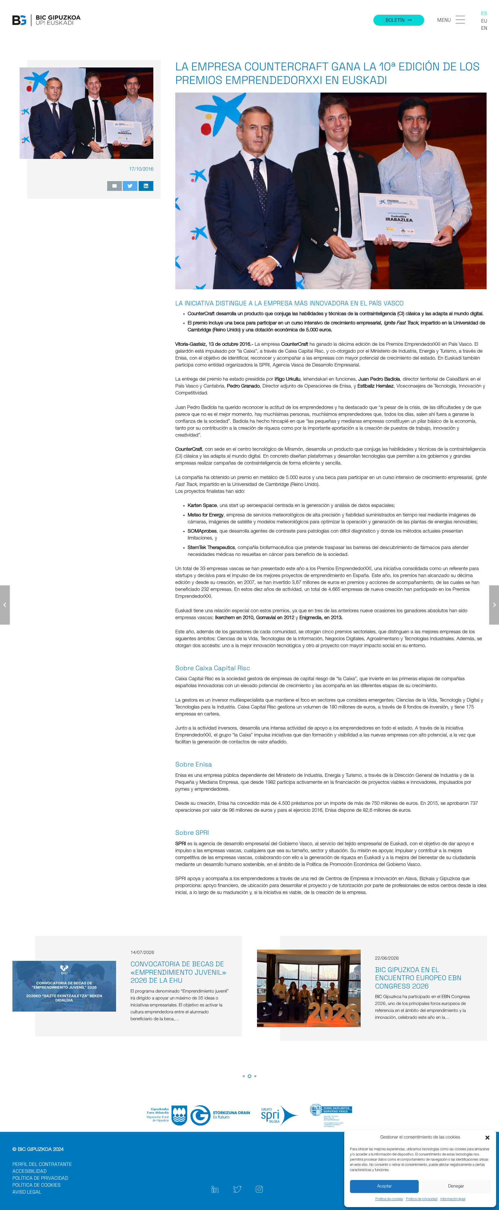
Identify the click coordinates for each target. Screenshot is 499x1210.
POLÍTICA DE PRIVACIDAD (40, 1178)
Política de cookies (389, 1199)
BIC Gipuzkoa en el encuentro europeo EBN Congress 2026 (174, 978)
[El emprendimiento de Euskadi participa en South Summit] (308, 957)
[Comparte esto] (146, 186)
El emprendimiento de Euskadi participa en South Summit (423, 972)
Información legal (452, 1199)
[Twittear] (130, 186)
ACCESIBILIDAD (29, 1171)
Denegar (456, 1186)
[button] (487, 1138)
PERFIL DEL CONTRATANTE (42, 1164)
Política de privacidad (421, 1199)
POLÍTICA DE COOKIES (36, 1185)
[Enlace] (46, 20)
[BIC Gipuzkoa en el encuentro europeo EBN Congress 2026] (64, 952)
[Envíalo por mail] (114, 186)
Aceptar (384, 1186)
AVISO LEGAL (26, 1192)
